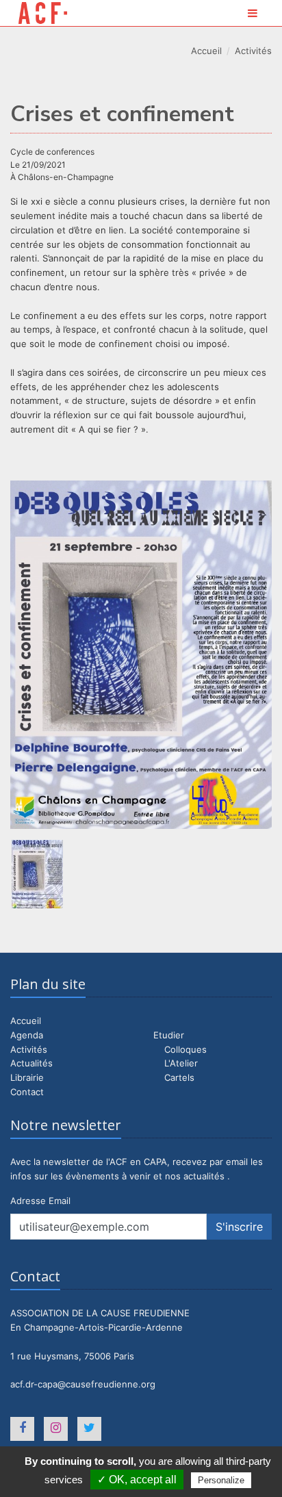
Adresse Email (40, 1200)
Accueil (206, 50)
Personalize (221, 1480)
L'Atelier (181, 1063)
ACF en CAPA (43, 13)
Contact (27, 1091)
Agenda (26, 1034)
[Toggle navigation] (252, 13)
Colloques (185, 1049)
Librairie (27, 1077)
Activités (253, 50)
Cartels (179, 1077)
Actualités (31, 1063)
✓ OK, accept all (137, 1479)
